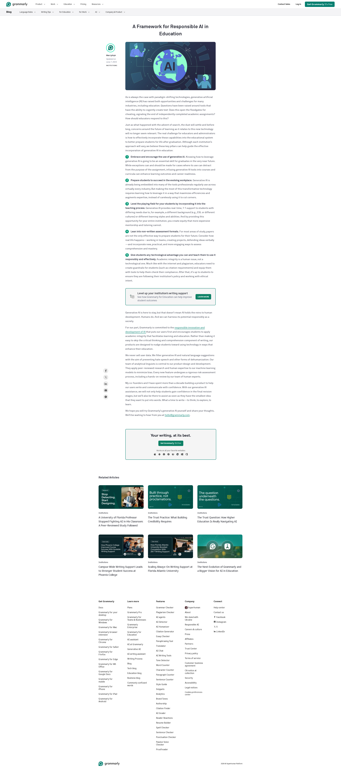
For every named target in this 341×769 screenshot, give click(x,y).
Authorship (161, 703)
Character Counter (165, 670)
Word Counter (163, 665)
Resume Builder (163, 723)
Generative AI (134, 649)
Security (189, 678)
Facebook (220, 617)
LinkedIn (220, 631)
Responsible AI (192, 624)
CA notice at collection (190, 671)
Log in (298, 4)
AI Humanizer (162, 626)
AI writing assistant (136, 654)
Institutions (111, 65)
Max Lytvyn (111, 55)
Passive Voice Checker (162, 743)
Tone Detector (163, 660)
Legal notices (191, 687)
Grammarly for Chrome (106, 641)
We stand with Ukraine (191, 618)
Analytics (160, 694)
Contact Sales (284, 4)
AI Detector (161, 622)
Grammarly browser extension (108, 633)
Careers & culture (193, 629)
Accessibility (191, 683)
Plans (129, 607)
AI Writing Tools (163, 655)
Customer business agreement (194, 664)
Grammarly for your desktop (108, 613)
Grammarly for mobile (106, 680)
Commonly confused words (137, 684)
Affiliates (189, 639)
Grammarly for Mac (108, 627)
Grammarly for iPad (108, 694)
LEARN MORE (203, 297)
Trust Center (191, 648)
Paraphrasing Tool (164, 641)
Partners (189, 644)
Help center (219, 607)
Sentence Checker (165, 732)
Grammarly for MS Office (107, 665)
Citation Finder (163, 708)
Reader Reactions (164, 718)
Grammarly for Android (106, 700)
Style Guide (161, 684)
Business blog (133, 678)
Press (187, 634)
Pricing (83, 4)
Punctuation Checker (166, 737)
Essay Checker (163, 636)
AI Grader (161, 713)
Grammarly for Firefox (106, 653)
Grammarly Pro (134, 612)
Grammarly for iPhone (106, 687)
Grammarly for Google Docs (106, 673)
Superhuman (194, 607)
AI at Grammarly (135, 644)
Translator (161, 646)
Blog (129, 663)
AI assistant (132, 639)
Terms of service (193, 658)
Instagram (221, 622)
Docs (101, 607)
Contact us (219, 612)
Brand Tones (162, 699)
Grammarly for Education (134, 633)
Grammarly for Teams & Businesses (136, 618)
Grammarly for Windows (106, 621)
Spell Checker (162, 727)
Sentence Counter (165, 679)
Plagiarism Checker (165, 612)
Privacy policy (191, 653)
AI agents (160, 617)
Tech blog (131, 668)
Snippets (160, 689)
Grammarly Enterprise (132, 626)
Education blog (134, 673)
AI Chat (159, 651)
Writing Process (134, 659)
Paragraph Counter (165, 675)
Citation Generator (165, 631)
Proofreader (162, 749)
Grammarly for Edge (108, 659)
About (188, 612)
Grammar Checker (165, 607)
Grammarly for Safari (109, 647)
